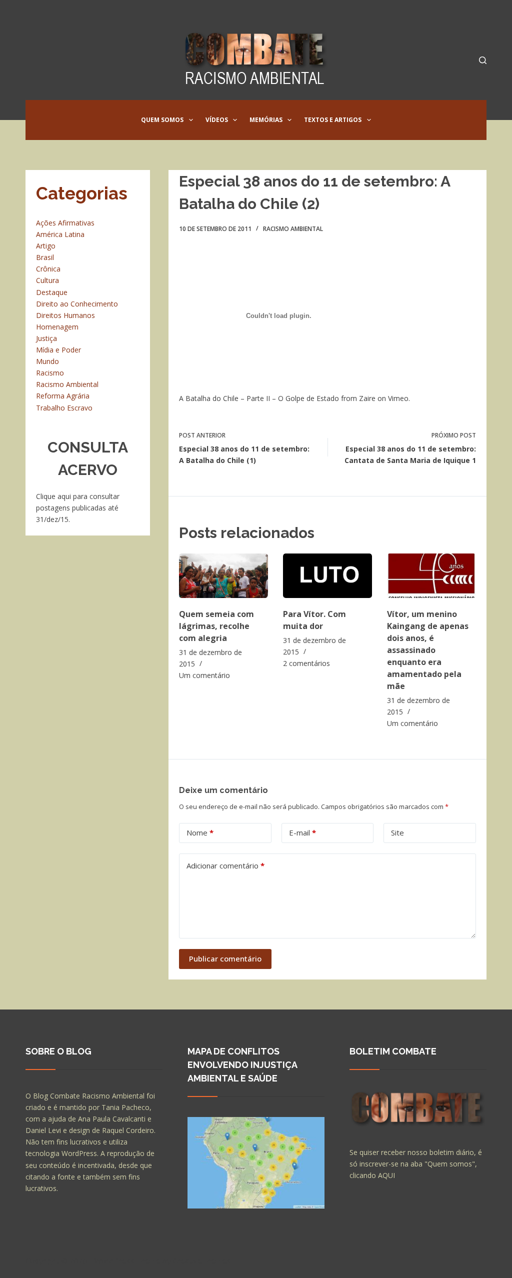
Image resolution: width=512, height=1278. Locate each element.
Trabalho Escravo (64, 407)
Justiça (46, 338)
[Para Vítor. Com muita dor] (327, 576)
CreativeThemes (201, 1261)
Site (397, 833)
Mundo (47, 361)
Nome (200, 833)
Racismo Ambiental (293, 228)
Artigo (46, 245)
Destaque (52, 292)
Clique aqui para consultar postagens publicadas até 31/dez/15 (78, 508)
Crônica (48, 269)
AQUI (386, 1175)
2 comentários (306, 663)
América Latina (60, 234)
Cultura (47, 280)
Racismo (50, 373)
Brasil (45, 257)
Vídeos (217, 120)
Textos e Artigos (333, 120)
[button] (191, 120)
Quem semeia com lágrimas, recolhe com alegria (216, 626)
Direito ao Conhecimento (77, 303)
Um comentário (204, 675)
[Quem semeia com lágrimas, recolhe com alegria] (223, 576)
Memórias (266, 120)
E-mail (302, 833)
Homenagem (57, 327)
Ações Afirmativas (65, 223)
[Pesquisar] (482, 60)
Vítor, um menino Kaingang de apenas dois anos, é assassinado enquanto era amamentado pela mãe (427, 650)
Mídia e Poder (58, 349)
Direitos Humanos (65, 315)
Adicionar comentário (225, 865)
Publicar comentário (225, 959)
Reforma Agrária (63, 395)
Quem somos (162, 120)
